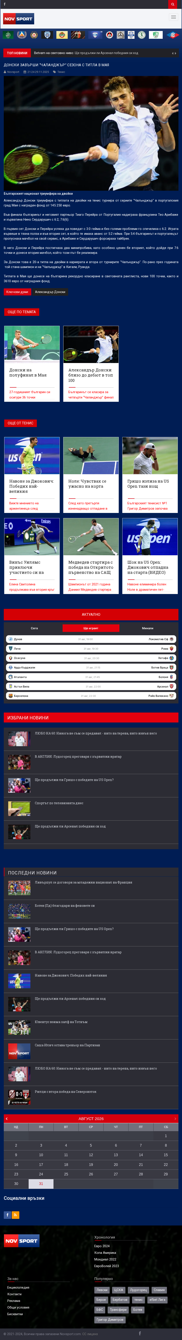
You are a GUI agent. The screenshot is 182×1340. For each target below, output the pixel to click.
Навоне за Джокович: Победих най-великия (71, 975)
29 (166, 1174)
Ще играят (90, 628)
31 (41, 1184)
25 (66, 1174)
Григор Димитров (110, 1320)
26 (91, 1174)
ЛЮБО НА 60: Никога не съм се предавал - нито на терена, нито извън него (96, 733)
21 (141, 1165)
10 (41, 1155)
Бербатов (120, 1300)
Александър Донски (50, 292)
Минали (147, 628)
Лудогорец (138, 1290)
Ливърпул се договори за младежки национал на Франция (83, 882)
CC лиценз (90, 1334)
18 (66, 1165)
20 (116, 1165)
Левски (102, 1290)
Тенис (61, 72)
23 (16, 1174)
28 (141, 1174)
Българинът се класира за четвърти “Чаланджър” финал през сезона (91, 397)
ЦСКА (118, 1290)
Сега (34, 628)
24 (41, 1174)
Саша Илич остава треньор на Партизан (67, 1045)
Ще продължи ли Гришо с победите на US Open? (74, 780)
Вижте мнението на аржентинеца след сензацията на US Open (27, 508)
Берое (101, 1300)
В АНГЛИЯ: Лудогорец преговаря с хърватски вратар (78, 756)
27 (116, 1174)
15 (166, 1155)
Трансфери (118, 1310)
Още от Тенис (20, 423)
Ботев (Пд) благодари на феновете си (65, 905)
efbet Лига (157, 1300)
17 (41, 1165)
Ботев (137, 1310)
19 (91, 1165)
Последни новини (32, 873)
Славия (159, 1290)
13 (116, 1155)
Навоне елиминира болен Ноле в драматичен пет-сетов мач (146, 590)
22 (166, 1165)
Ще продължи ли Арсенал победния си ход (106, 53)
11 (66, 1155)
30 (16, 1184)
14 (141, 1155)
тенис (138, 1300)
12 (91, 1155)
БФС (100, 1310)
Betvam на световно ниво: (54, 53)
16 (16, 1165)
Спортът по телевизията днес (59, 803)
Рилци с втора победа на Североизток (65, 1091)
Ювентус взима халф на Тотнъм (61, 1022)
